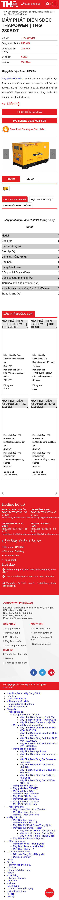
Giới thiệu (36, 624)
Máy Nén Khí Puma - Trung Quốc (37, 835)
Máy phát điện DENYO (25, 785)
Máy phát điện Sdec (12, 78)
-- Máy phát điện (15, 711)
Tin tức (10, 872)
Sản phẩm (12, 12)
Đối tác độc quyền (41, 644)
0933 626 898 (32, 3)
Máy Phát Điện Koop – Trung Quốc (38, 719)
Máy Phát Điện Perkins (25, 804)
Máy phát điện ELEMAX (25, 788)
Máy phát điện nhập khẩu (26, 714)
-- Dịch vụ (12, 867)
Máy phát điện (25, 12)
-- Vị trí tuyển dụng (16, 891)
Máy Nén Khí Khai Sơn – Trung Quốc (32, 825)
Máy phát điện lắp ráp (43, 12)
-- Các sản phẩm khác (18, 851)
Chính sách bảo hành (15, 662)
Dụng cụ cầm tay (22, 857)
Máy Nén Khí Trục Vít (24, 820)
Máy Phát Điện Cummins (26, 793)
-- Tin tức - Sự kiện (16, 878)
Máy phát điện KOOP (24, 791)
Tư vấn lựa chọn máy (15, 654)
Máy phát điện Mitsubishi (26, 801)
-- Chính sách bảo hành (19, 870)
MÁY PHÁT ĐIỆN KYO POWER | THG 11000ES (14, 403)
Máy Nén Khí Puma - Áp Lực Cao (37, 833)
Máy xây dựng (12, 632)
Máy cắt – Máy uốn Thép (26, 814)
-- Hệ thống (12, 875)
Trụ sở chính (10, 560)
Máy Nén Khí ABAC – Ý (25, 822)
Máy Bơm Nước (12, 641)
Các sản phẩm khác (15, 645)
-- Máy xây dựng (15, 806)
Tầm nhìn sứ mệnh (42, 632)
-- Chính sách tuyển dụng (20, 888)
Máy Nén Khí (11, 637)
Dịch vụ (8, 650)
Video (30, 178)
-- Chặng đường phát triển (20, 704)
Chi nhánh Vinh (11, 555)
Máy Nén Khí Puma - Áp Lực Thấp (37, 830)
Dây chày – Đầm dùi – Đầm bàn (29, 809)
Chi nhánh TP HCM (13, 547)
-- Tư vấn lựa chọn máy (19, 864)
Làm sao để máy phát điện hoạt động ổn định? (29, 576)
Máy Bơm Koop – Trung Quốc (28, 843)
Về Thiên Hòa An (41, 628)
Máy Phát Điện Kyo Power (15, 14)
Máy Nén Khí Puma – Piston (27, 827)
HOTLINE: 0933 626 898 (29, 120)
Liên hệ (10, 896)
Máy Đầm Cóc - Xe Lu (24, 812)
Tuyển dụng (13, 886)
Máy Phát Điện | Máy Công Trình (23, 693)
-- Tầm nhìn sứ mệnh (18, 701)
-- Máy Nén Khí (14, 817)
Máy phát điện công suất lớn (28, 725)
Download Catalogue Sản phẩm (27, 129)
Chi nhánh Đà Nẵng (13, 551)
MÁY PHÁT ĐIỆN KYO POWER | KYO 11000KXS (43, 403)
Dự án (10, 859)
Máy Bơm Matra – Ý (23, 849)
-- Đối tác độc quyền (17, 706)
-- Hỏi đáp (12, 880)
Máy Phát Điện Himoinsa (26, 798)
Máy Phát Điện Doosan (25, 796)
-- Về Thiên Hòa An (16, 698)
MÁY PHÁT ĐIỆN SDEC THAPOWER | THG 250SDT (14, 324)
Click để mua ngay (29, 112)
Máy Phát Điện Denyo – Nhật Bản (37, 717)
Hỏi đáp (11, 893)
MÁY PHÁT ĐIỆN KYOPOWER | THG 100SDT (42, 324)
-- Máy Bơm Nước (16, 841)
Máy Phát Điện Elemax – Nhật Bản (38, 722)
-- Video (11, 883)
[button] (3, 493)
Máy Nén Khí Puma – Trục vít (28, 838)
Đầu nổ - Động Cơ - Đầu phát (28, 854)
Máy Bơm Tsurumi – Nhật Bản (28, 846)
